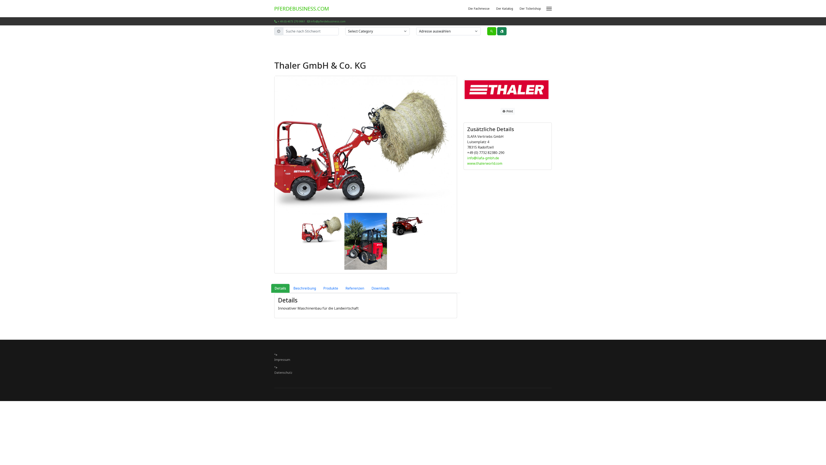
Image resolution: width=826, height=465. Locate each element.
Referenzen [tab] (354, 288)
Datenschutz (283, 372)
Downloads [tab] (380, 288)
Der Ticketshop (530, 8)
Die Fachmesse (479, 8)
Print (509, 111)
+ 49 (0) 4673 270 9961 (291, 21)
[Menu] (549, 8)
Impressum (282, 360)
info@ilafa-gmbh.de (483, 158)
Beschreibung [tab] (304, 288)
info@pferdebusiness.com (328, 21)
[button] (288, 144)
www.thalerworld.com (484, 163)
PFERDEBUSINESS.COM (301, 8)
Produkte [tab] (330, 288)
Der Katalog (504, 8)
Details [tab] (280, 288)
